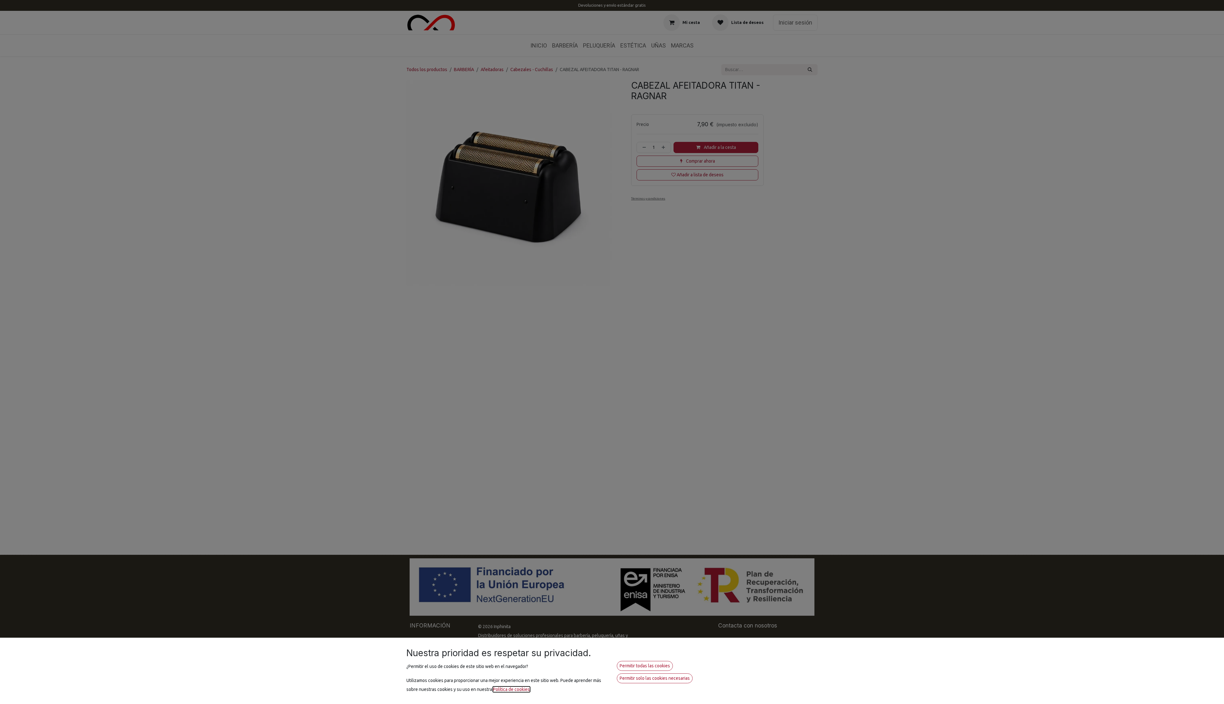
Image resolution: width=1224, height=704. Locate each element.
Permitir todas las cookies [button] (645, 665)
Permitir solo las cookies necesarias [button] (655, 678)
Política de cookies (511, 689)
